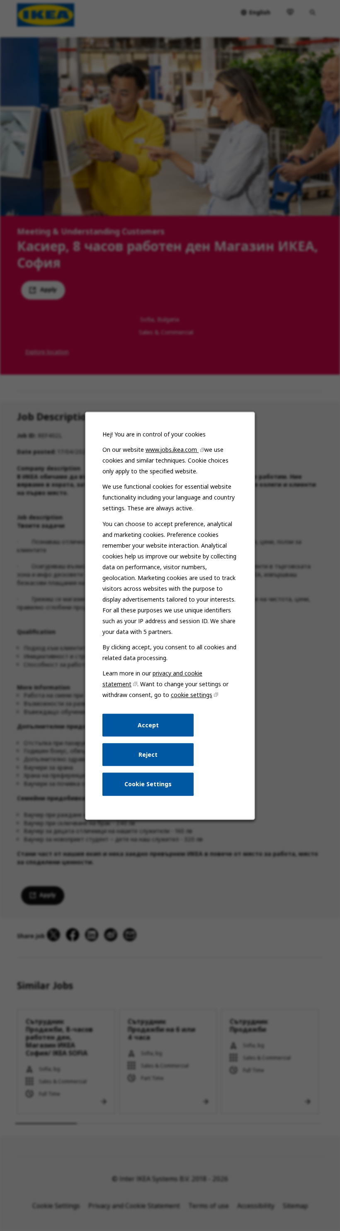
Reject (148, 754)
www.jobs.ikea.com (172, 449)
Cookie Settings (148, 784)
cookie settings (191, 695)
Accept (148, 725)
